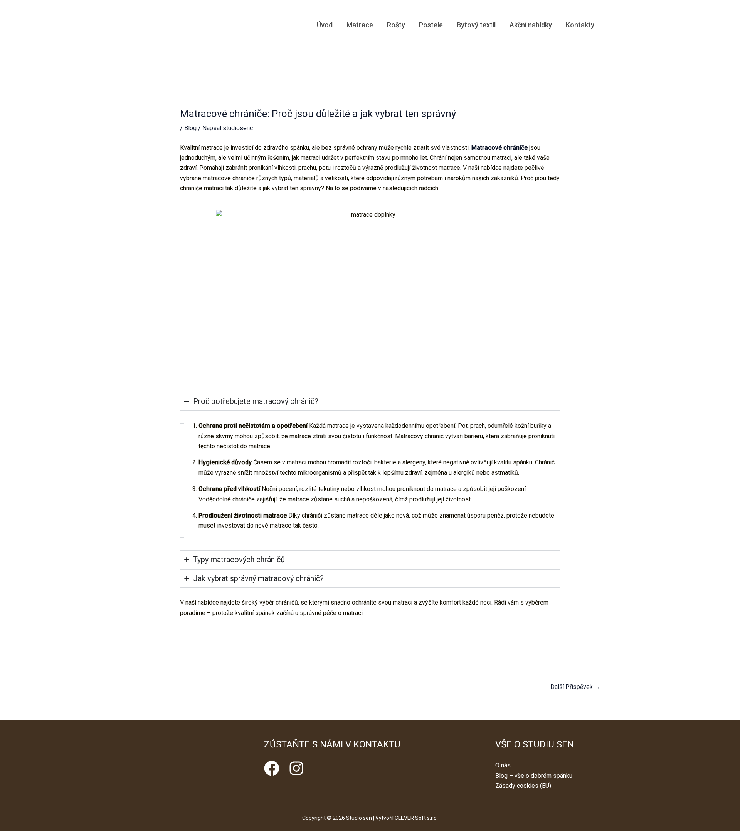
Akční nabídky (531, 25)
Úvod (325, 25)
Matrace (359, 25)
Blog (190, 128)
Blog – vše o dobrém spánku (533, 775)
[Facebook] (271, 768)
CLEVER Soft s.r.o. (416, 818)
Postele (431, 25)
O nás (503, 765)
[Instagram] (296, 768)
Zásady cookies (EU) (523, 785)
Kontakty (580, 25)
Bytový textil (476, 25)
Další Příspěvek (575, 686)
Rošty (396, 25)
